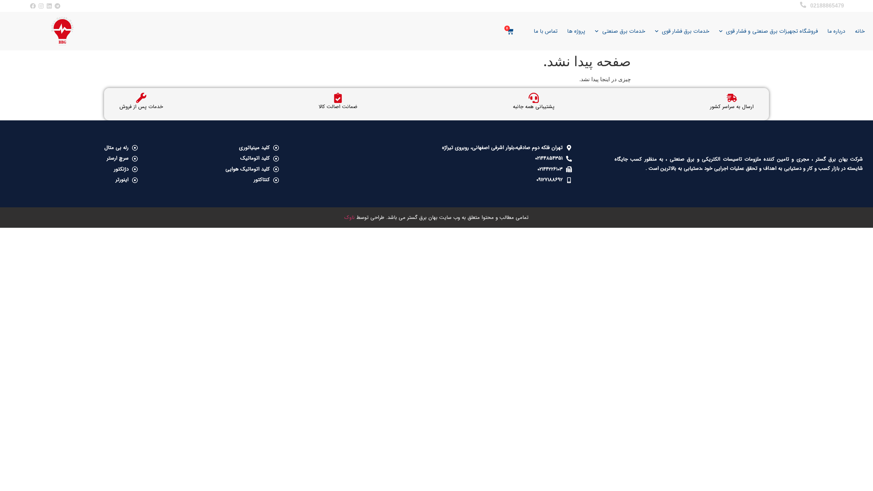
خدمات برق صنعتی (623, 31)
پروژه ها (576, 31)
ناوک (349, 217)
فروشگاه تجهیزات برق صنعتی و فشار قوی (772, 31)
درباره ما (836, 31)
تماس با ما (546, 31)
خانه (860, 31)
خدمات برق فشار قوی (685, 31)
